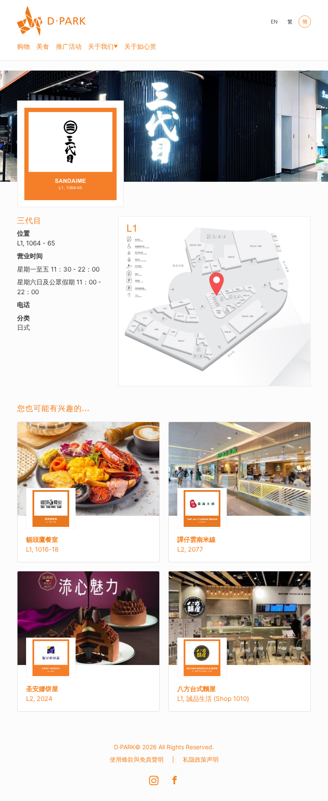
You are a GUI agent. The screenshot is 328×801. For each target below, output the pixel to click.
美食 (42, 46)
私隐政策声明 (201, 759)
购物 (23, 46)
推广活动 (69, 46)
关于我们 (101, 46)
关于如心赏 (140, 46)
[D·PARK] (51, 19)
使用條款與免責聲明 (137, 759)
